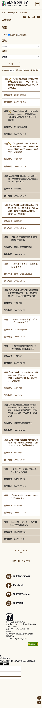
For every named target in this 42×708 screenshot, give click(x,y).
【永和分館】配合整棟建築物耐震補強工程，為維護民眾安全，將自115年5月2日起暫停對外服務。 (23, 443)
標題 (6, 79)
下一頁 (24, 550)
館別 (4, 51)
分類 (4, 27)
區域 (4, 40)
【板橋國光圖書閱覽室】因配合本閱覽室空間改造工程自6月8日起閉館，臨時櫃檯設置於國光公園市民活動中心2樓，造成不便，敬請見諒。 (23, 410)
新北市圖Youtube (21, 594)
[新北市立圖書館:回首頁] (15, 3)
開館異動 (13, 35)
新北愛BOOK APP (22, 576)
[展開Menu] (37, 4)
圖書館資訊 (12, 13)
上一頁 (18, 550)
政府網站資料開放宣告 (14, 634)
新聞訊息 (23, 35)
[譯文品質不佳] (6, 664)
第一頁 (15, 550)
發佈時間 (8, 102)
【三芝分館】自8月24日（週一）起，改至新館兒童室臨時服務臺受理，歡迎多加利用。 (23, 179)
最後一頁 (26, 550)
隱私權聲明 (28, 634)
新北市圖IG (18, 603)
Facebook (18, 585)
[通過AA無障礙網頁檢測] (33, 644)
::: (1, 1)
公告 (5, 35)
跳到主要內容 (6, 1)
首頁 (3, 13)
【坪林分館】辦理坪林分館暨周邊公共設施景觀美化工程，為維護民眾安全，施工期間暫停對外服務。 (23, 293)
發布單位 (8, 95)
